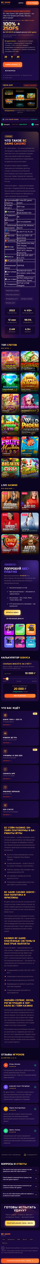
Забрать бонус (11, 64)
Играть (32, 1257)
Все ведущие (7, 488)
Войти (21, 3)
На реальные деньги (14, 619)
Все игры (5, 348)
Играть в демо (12, 612)
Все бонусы (10, 71)
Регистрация (32, 3)
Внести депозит (20, 696)
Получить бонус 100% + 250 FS (20, 1223)
